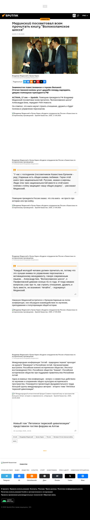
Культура (34, 470)
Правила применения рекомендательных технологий (22, 495)
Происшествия (7, 470)
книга (14, 441)
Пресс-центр (64, 470)
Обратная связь (49, 495)
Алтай (15, 437)
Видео (17, 470)
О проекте (5, 489)
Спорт (42, 470)
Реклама (41, 489)
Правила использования (19, 489)
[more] (75, 192)
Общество (25, 470)
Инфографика (52, 470)
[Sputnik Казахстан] (10, 17)
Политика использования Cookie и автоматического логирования (27, 492)
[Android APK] (7, 501)
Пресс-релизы (51, 489)
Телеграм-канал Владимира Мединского (25, 78)
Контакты (33, 489)
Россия (49, 437)
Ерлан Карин (40, 437)
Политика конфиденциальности (70, 489)
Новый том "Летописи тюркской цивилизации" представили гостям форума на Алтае (41, 425)
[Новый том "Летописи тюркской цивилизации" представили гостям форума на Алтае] (45, 407)
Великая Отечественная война (63, 437)
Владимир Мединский (26, 437)
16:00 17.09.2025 (18, 34)
